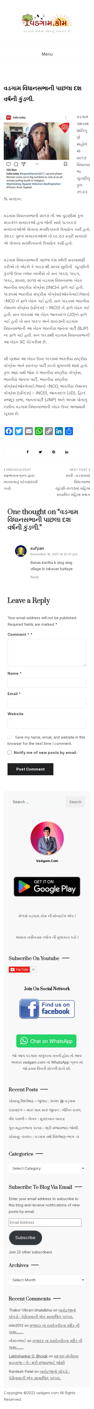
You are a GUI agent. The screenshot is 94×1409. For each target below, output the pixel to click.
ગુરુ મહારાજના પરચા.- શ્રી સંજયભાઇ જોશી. (44, 1127)
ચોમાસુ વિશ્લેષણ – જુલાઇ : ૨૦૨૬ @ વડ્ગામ (42, 1101)
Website (16, 713)
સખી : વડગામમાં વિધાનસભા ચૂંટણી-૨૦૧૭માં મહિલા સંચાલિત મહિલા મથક (72, 485)
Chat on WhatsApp (51, 1040)
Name (15, 673)
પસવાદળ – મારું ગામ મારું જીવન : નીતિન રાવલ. (45, 1110)
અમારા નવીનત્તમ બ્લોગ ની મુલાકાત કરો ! (47, 937)
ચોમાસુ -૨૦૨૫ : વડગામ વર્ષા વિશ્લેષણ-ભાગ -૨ (44, 1136)
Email (14, 693)
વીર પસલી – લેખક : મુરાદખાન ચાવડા (37, 1118)
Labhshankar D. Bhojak (28, 1356)
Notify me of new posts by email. (45, 752)
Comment (18, 634)
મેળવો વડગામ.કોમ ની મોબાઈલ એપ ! (47, 916)
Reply (34, 577)
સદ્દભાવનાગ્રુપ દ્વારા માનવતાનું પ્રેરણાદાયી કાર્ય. (21, 482)
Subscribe (25, 1237)
